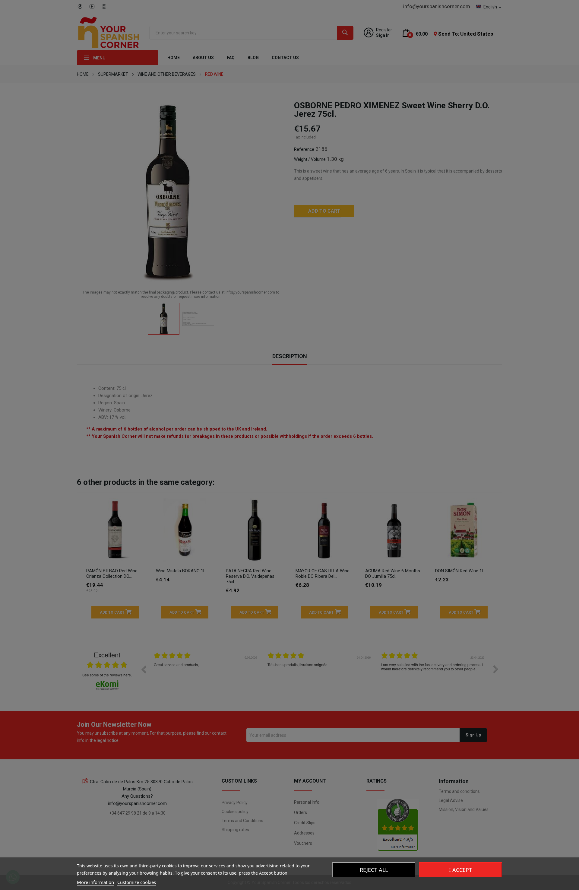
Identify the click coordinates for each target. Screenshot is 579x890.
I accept (460, 869)
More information (95, 882)
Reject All (374, 869)
